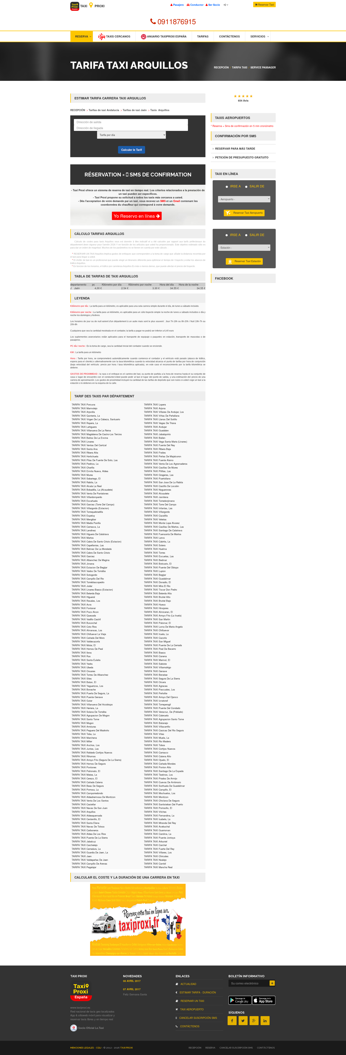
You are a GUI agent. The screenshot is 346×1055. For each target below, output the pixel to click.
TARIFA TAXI (239, 67)
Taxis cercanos (117, 36)
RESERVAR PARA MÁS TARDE (234, 149)
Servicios (257, 36)
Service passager (263, 67)
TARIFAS (203, 36)
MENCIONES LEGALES (82, 1047)
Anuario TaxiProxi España (166, 36)
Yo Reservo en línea (135, 215)
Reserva (81, 36)
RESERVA (210, 1047)
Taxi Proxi (92, 6)
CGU (99, 1047)
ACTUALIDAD (188, 984)
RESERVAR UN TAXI (192, 1001)
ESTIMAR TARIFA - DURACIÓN (197, 992)
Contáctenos (229, 36)
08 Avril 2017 (132, 981)
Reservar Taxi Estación (246, 261)
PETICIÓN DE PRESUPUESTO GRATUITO (241, 157)
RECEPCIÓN (221, 67)
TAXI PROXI (126, 1047)
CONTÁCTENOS (189, 1026)
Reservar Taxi (265, 4)
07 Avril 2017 (132, 989)
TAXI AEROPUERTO (191, 1009)
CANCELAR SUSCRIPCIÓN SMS (198, 1018)
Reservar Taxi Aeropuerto (246, 212)
